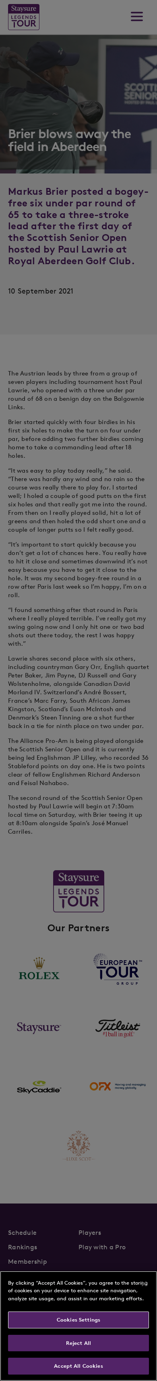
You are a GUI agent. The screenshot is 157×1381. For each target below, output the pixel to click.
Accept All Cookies (78, 1366)
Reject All (78, 1343)
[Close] (144, 1284)
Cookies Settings (78, 1319)
